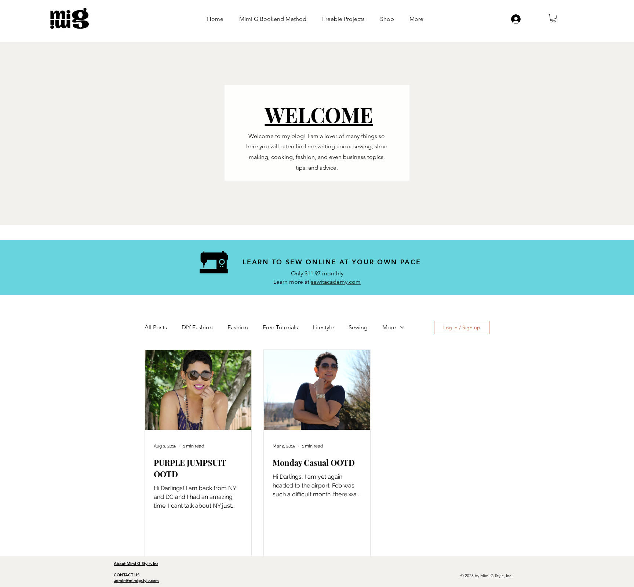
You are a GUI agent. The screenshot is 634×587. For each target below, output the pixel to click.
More (389, 327)
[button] (553, 18)
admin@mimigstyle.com (136, 580)
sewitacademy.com (336, 281)
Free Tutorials (280, 327)
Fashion (237, 327)
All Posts (156, 327)
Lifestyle (323, 327)
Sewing (358, 327)
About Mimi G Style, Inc (136, 563)
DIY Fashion (197, 327)
